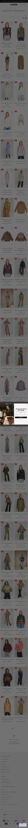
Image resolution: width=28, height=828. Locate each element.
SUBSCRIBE (21, 417)
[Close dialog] (27, 404)
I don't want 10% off (21, 419)
